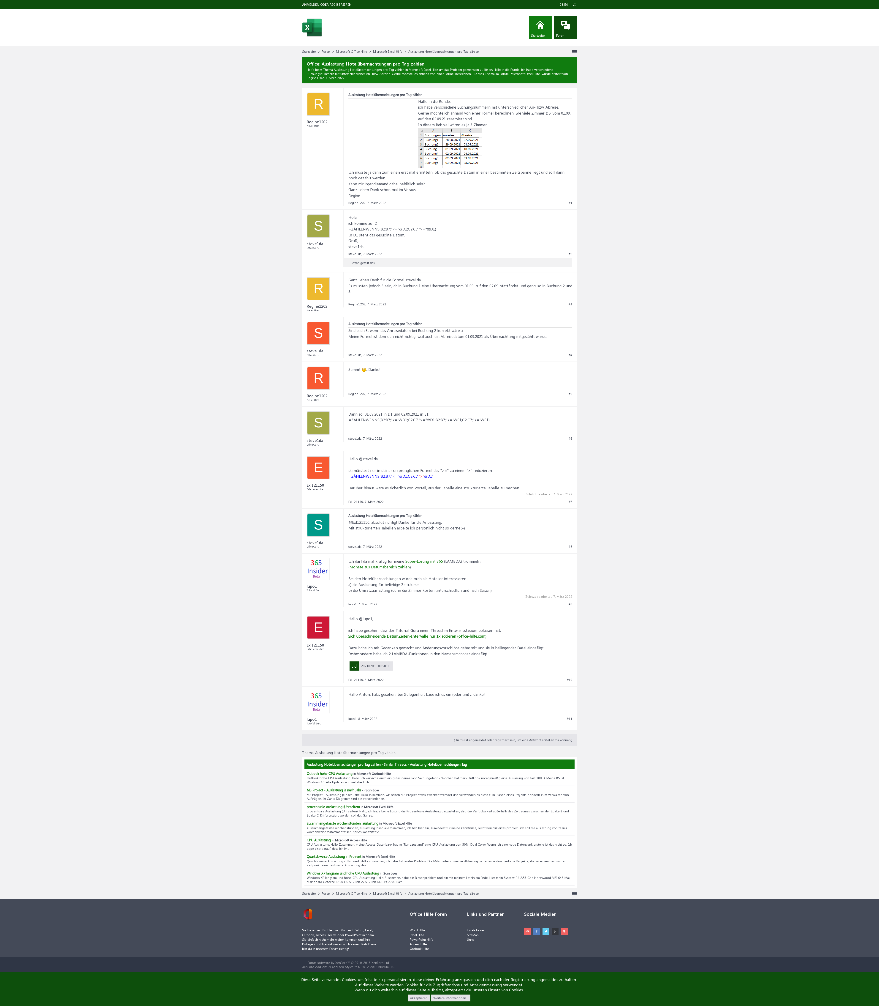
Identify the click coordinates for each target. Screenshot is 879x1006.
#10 (569, 680)
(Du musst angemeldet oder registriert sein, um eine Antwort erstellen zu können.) (513, 740)
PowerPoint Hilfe (421, 939)
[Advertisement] (382, 127)
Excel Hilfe (417, 935)
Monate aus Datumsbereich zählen (380, 566)
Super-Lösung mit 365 (424, 561)
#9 (570, 604)
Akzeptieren (419, 998)
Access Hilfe (418, 944)
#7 (570, 502)
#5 (570, 394)
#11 (569, 719)
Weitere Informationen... (450, 998)
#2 (570, 254)
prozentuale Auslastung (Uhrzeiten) (333, 806)
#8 (570, 547)
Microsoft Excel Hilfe (525, 73)
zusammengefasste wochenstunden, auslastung (342, 823)
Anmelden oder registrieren (327, 4)
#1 (570, 203)
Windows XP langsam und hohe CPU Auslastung (343, 873)
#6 (570, 438)
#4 (570, 355)
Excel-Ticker (475, 930)
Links (470, 939)
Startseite (538, 35)
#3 (570, 304)
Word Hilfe (417, 930)
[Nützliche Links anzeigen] (574, 51)
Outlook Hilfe (419, 948)
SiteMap (473, 935)
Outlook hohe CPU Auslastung (330, 773)
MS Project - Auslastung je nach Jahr (334, 790)
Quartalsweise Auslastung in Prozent (334, 856)
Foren (560, 35)
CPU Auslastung (319, 840)
